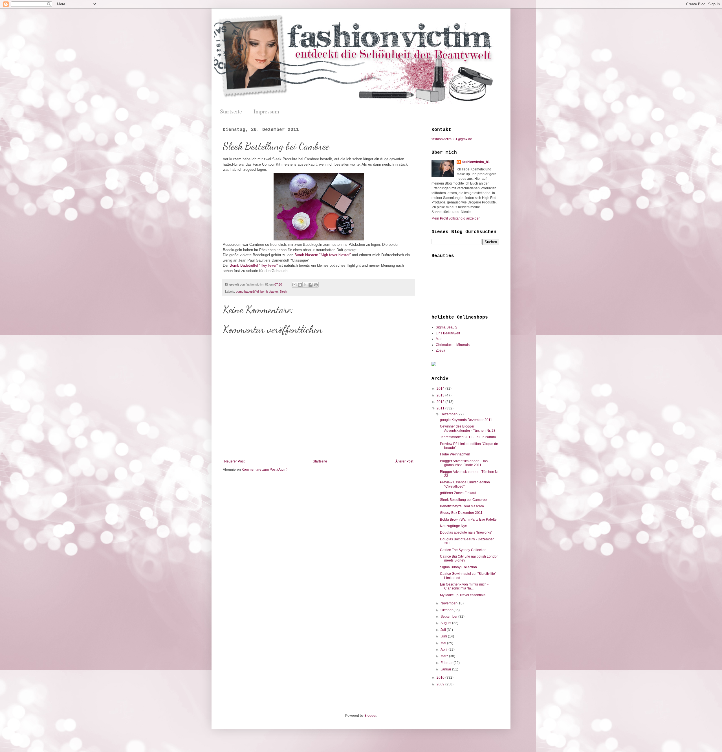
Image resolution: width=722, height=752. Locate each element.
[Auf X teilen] (305, 285)
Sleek (283, 291)
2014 (441, 389)
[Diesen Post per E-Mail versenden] (294, 285)
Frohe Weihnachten (455, 454)
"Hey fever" (268, 265)
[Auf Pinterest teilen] (316, 285)
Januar (446, 669)
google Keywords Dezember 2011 (466, 420)
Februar (447, 663)
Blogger (370, 716)
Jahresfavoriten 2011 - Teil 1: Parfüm (468, 437)
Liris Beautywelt (448, 333)
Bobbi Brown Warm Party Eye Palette (468, 519)
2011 (441, 408)
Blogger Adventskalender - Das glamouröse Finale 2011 (464, 463)
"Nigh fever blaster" (335, 255)
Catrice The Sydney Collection (463, 550)
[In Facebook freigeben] (310, 285)
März (445, 656)
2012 (441, 402)
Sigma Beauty (446, 327)
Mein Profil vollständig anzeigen (456, 218)
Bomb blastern (306, 255)
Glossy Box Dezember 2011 (461, 513)
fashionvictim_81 (476, 162)
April (444, 650)
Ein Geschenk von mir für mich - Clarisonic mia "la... (464, 586)
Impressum (266, 111)
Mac (439, 339)
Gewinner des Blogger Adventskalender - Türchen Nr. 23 (468, 428)
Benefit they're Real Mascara (462, 506)
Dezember (449, 414)
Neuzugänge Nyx (453, 526)
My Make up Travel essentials (462, 595)
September (449, 617)
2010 (441, 677)
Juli (444, 630)
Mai (444, 643)
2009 (441, 684)
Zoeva (440, 350)
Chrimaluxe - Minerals (453, 345)
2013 (441, 395)
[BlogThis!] (300, 285)
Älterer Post (404, 461)
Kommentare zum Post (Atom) (264, 470)
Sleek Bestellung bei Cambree (463, 500)
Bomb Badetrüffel (244, 265)
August (446, 623)
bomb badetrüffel (247, 291)
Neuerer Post (234, 461)
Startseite (231, 111)
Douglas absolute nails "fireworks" (466, 532)
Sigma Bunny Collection (458, 567)
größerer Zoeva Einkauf (458, 493)
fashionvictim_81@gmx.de (452, 139)
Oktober (447, 610)
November (449, 603)
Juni (444, 636)
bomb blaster (269, 291)
